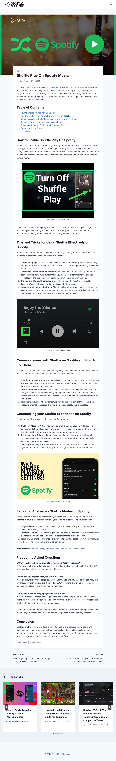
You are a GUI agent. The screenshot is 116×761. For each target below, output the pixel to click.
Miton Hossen (24, 81)
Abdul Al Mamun (53, 721)
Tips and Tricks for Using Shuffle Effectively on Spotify (45, 116)
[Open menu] (111, 4)
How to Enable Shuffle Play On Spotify (38, 113)
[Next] (109, 707)
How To (20, 71)
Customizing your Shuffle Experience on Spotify (42, 122)
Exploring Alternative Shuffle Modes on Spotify (42, 125)
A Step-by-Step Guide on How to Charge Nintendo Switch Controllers (32, 658)
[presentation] (20, 693)
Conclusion (25, 131)
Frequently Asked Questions (33, 128)
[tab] (53, 733)
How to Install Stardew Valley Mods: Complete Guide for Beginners (57, 713)
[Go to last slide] (6, 707)
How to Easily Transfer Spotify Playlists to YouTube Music (18, 713)
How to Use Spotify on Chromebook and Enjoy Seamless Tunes (56, 549)
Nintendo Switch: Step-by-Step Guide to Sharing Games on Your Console (84, 658)
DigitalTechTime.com (61, 754)
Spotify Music (52, 87)
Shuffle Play (23, 642)
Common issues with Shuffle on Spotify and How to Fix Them (48, 119)
